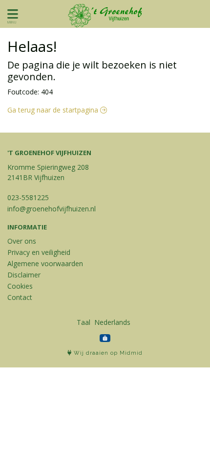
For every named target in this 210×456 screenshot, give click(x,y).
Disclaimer (24, 274)
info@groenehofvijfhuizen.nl (51, 208)
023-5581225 (28, 197)
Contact (19, 297)
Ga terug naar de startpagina (53, 109)
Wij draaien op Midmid (107, 353)
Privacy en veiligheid (38, 252)
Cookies (20, 286)
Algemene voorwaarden (45, 263)
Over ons (21, 241)
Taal (83, 322)
